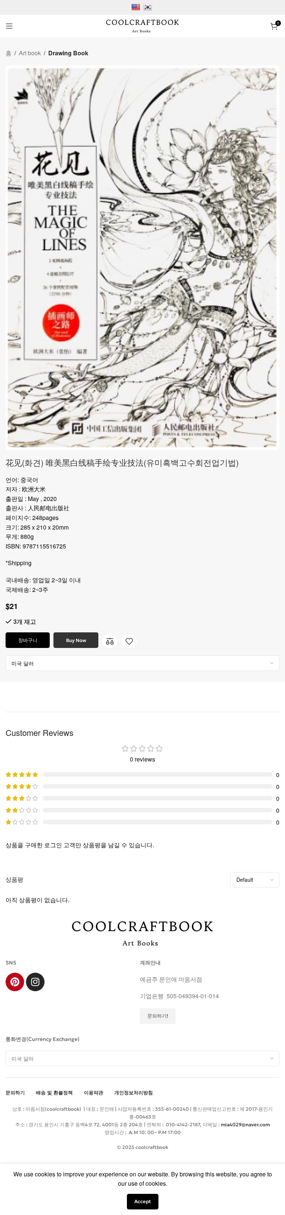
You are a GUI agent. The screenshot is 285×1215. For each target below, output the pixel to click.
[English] (136, 6)
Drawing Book (68, 53)
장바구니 (27, 640)
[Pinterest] (15, 982)
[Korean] (148, 6)
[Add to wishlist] (129, 641)
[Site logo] (142, 25)
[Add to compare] (110, 641)
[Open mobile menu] (9, 26)
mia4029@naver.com (245, 1124)
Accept (142, 1201)
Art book (30, 53)
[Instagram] (35, 982)
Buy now (76, 640)
